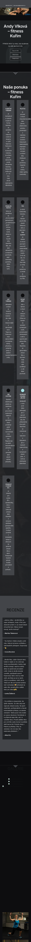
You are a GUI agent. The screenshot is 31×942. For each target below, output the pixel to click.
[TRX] (15, 940)
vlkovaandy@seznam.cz (19, 5)
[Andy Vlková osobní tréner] (15, 781)
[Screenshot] (15, 779)
